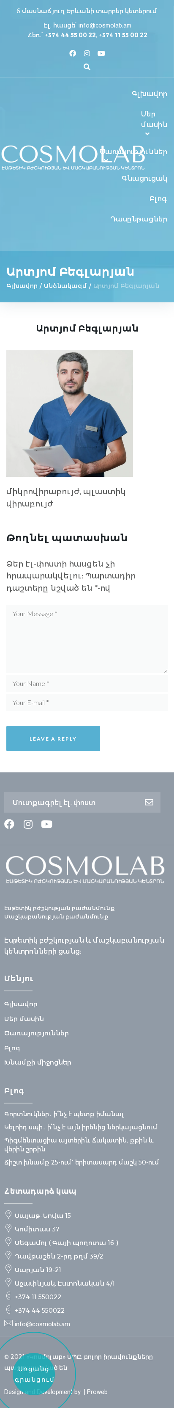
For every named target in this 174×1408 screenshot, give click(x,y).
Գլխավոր (22, 285)
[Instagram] (87, 53)
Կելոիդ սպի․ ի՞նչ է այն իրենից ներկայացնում (81, 1127)
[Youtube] (101, 53)
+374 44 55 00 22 (70, 35)
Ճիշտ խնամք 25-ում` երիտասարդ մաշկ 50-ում (81, 1162)
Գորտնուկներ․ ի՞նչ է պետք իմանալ (64, 1114)
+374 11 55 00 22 (123, 35)
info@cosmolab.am (105, 25)
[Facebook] (72, 53)
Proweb (97, 1392)
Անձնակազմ (65, 285)
